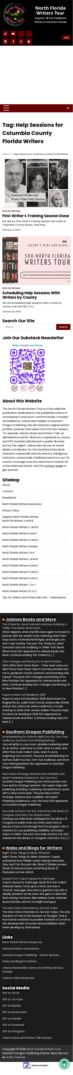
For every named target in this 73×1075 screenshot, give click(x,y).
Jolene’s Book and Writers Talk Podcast (27, 1038)
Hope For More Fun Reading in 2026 (24, 695)
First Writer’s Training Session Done (35, 216)
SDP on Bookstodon (14, 1012)
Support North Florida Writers (20, 517)
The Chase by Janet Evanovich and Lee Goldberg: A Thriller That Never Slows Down (34, 626)
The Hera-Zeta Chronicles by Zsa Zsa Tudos (30, 908)
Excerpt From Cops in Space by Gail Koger (28, 878)
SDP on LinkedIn (11, 1018)
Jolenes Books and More (31, 619)
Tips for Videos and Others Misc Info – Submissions (34, 597)
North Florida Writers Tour (50, 10)
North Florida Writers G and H (20, 540)
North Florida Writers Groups (20, 546)
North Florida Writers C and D (20, 527)
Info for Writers (11, 211)
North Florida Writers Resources (22, 504)
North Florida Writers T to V (19, 584)
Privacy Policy (10, 510)
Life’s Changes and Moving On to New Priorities (31, 661)
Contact (7, 491)
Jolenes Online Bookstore (18, 978)
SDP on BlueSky (11, 1005)
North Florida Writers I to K (18, 552)
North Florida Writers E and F (19, 533)
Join (66, 37)
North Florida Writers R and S (20, 578)
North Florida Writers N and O (20, 565)
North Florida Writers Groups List (22, 942)
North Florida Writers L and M (20, 559)
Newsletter (9, 497)
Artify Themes (15, 1057)
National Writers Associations (20, 948)
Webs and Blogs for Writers (34, 848)
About (6, 485)
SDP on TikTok (10, 993)
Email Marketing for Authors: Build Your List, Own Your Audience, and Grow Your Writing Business (35, 738)
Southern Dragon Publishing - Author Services (30, 955)
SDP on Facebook (13, 1025)
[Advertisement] (36, 75)
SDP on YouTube (12, 999)
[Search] (67, 108)
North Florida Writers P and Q (20, 572)
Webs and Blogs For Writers (19, 961)
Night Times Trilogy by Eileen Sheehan (26, 853)
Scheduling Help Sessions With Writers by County (31, 295)
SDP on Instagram (13, 1031)
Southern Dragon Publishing (35, 732)
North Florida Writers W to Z (19, 591)
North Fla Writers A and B (17, 520)
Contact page (53, 466)
